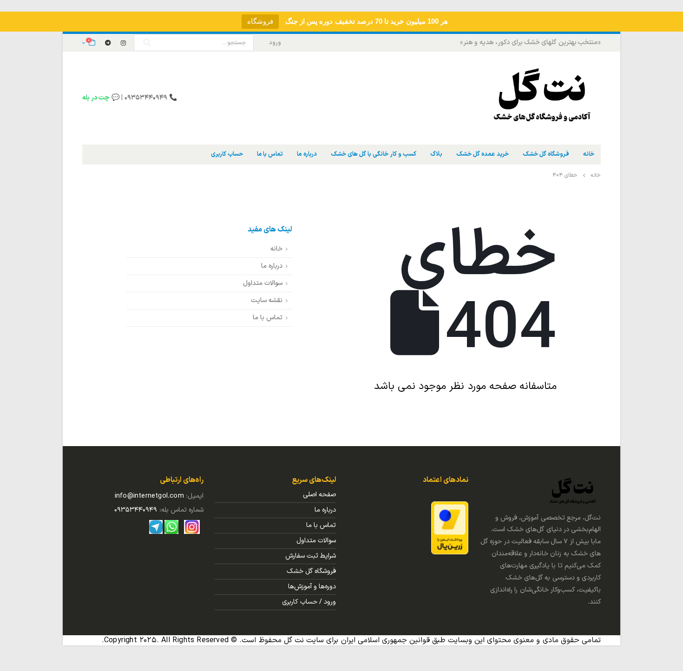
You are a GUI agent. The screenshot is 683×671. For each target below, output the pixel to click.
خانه (588, 154)
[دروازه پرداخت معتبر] (449, 528)
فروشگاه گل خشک (546, 154)
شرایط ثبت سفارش (310, 556)
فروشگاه (260, 21)
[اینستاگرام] (123, 42)
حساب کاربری (227, 154)
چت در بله (95, 98)
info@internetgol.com (149, 496)
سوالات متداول (262, 283)
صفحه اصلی (319, 495)
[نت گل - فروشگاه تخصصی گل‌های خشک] (543, 98)
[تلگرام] (107, 42)
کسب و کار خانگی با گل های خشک (373, 154)
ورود (275, 42)
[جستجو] (147, 43)
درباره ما (306, 154)
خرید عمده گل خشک (482, 154)
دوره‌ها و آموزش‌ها (312, 587)
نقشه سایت (266, 300)
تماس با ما (270, 154)
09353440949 (135, 510)
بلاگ (436, 154)
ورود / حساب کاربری (309, 602)
